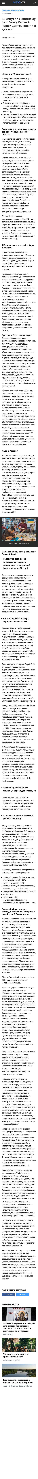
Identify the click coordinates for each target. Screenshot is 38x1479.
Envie (33, 180)
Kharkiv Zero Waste (10, 481)
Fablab (25, 467)
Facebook (9, 1294)
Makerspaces (18, 472)
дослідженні (21, 344)
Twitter (23, 1294)
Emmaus (16, 172)
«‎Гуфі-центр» (27, 1187)
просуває (6, 1231)
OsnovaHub (7, 495)
